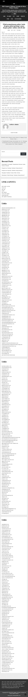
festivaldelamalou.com (7, 537)
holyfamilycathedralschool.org (9, 346)
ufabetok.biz (5, 425)
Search (3, 151)
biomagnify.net (5, 513)
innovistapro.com (6, 257)
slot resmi (6, 681)
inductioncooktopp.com (7, 334)
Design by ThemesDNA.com (14, 695)
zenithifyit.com (5, 231)
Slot (14, 16)
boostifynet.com (5, 245)
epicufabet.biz (5, 422)
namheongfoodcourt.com (7, 637)
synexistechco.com (6, 225)
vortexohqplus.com (6, 260)
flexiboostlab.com (6, 258)
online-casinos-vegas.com (8, 656)
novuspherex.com (6, 239)
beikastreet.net (5, 526)
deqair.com (4, 474)
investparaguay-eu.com (7, 464)
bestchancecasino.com (7, 329)
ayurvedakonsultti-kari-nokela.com (10, 443)
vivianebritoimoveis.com (7, 560)
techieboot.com (5, 375)
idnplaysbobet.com (6, 318)
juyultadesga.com (6, 458)
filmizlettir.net (5, 527)
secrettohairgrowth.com (7, 609)
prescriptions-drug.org (7, 555)
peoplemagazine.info (7, 367)
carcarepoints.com (6, 470)
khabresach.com (5, 665)
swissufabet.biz (5, 403)
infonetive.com (5, 619)
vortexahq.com (5, 230)
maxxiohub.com (5, 233)
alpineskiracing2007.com (7, 647)
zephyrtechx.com (6, 248)
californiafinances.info (7, 624)
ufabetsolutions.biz (6, 412)
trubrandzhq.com (6, 243)
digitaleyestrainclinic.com (8, 653)
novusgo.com (5, 286)
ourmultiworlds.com (6, 529)
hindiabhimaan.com (6, 664)
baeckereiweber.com (6, 366)
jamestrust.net (5, 581)
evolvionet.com (5, 217)
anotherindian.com (6, 501)
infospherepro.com (6, 277)
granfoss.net (5, 644)
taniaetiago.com (5, 504)
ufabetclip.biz (5, 397)
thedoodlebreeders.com (7, 471)
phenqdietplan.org (6, 483)
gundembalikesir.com (7, 376)
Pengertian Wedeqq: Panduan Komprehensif (12, 168)
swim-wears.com (5, 542)
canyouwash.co (5, 370)
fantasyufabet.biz (6, 400)
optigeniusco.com (6, 237)
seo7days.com (5, 604)
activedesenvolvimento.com (8, 315)
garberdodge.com (6, 540)
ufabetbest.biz (5, 416)
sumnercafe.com (5, 485)
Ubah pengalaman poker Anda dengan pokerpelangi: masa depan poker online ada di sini (14, 26)
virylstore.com (5, 551)
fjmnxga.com (4, 615)
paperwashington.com (7, 326)
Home (14, 3)
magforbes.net (5, 561)
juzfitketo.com (5, 505)
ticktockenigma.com (6, 294)
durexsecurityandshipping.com (9, 453)
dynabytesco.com (6, 270)
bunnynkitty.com (5, 612)
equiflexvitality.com (6, 312)
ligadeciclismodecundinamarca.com (10, 343)
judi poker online (6, 186)
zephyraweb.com (5, 234)
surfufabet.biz (5, 415)
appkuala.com (5, 603)
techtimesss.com (6, 549)
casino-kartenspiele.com (7, 575)
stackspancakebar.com (7, 635)
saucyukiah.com (5, 524)
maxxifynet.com (5, 221)
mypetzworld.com (6, 461)
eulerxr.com (4, 295)
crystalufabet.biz (6, 424)
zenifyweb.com (5, 301)
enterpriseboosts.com (7, 573)
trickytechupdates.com (7, 662)
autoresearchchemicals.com (8, 668)
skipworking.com (6, 583)
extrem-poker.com (6, 467)
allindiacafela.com (6, 646)
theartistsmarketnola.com (8, 633)
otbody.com (4, 579)
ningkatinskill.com (6, 477)
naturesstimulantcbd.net (7, 510)
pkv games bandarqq (6, 196)
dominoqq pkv (5, 195)
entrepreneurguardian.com (8, 323)
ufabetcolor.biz (5, 407)
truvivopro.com (5, 227)
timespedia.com (5, 588)
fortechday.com (5, 353)
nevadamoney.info (6, 627)
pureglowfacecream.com (7, 597)
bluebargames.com (6, 536)
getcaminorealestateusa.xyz (8, 355)
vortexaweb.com (5, 236)
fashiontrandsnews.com (7, 433)
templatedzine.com (6, 480)
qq (23, 683)
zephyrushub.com (6, 212)
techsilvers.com (5, 476)
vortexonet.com (5, 219)
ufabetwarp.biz (5, 396)
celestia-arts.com (6, 533)
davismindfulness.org (7, 350)
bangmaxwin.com (5, 618)
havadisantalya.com (6, 372)
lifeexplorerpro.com (6, 285)
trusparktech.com (6, 242)
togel (12, 19)
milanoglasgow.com (6, 638)
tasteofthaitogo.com (6, 610)
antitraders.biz (5, 445)
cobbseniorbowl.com (6, 451)
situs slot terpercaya (12, 684)
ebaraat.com (4, 382)
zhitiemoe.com (5, 498)
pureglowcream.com (6, 606)
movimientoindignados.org (8, 488)
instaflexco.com (5, 255)
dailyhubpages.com (6, 316)
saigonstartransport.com (7, 616)
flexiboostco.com (6, 209)
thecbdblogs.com (6, 667)
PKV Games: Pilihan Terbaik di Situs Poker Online (14, 7)
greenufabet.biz (5, 406)
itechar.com (4, 378)
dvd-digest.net (5, 631)
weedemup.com (5, 328)
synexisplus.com (5, 218)
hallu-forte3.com (6, 640)
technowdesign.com (6, 452)
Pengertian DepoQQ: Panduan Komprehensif (12, 170)
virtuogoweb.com (6, 388)
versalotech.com (5, 264)
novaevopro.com (5, 240)
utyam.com (4, 494)
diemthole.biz (5, 591)
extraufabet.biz (5, 409)
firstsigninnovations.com (7, 539)
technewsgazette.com (7, 595)
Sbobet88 (23, 16)
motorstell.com (5, 552)
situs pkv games (5, 193)
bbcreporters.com (6, 434)
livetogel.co (4, 303)
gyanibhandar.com (6, 394)
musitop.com (5, 492)
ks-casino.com (5, 468)
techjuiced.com (5, 384)
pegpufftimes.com (6, 531)
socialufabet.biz (5, 413)
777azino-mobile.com (7, 449)
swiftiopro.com (5, 261)
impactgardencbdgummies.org (9, 508)
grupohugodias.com (6, 473)
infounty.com (5, 462)
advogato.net (5, 569)
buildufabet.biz (5, 430)
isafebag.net (5, 570)
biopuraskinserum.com (7, 622)
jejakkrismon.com (6, 589)
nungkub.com (5, 499)
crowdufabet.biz (5, 428)
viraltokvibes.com (6, 558)
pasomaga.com (5, 507)
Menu (4, 1)
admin (9, 30)
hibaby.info (4, 325)
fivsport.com (5, 479)
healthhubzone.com (6, 381)
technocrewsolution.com (7, 557)
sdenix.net (4, 564)
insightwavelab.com (6, 283)
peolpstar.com (5, 545)
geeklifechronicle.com (7, 276)
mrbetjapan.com (5, 600)
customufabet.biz (6, 419)
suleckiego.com (5, 671)
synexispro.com (5, 340)
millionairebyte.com (6, 352)
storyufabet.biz (5, 421)
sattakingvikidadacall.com (8, 319)
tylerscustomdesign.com (7, 546)
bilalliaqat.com (5, 331)
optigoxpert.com (6, 249)
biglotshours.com (6, 390)
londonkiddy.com (6, 347)
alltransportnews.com (7, 431)
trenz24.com (5, 582)
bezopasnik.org (5, 613)
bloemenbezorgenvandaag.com (9, 607)
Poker (8, 19)
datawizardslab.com (6, 273)
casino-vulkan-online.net (7, 649)
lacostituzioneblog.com (7, 495)
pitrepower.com (5, 650)
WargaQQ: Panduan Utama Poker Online (11, 173)
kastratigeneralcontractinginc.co (9, 439)
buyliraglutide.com (6, 391)
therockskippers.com (7, 643)
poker (3, 191)
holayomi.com (5, 341)
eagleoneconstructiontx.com (8, 310)
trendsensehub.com (6, 292)
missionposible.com (6, 655)
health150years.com (6, 554)
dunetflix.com (5, 486)
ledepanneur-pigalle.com (7, 629)
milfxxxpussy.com (6, 489)
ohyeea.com (4, 497)
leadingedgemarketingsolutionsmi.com (11, 437)
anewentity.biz (5, 601)
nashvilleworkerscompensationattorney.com (12, 344)
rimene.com (4, 628)
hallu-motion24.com (6, 641)
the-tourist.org (5, 567)
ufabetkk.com (5, 592)
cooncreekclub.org (6, 530)
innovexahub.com (5, 223)
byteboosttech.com (6, 385)
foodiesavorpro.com (6, 279)
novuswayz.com (5, 251)
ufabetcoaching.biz (6, 349)
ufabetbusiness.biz (6, 404)
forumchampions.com (6, 534)
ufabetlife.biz (5, 410)
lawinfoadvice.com (6, 482)
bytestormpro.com (6, 288)
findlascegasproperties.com (8, 306)
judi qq (3, 189)
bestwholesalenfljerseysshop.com (9, 440)
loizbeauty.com (5, 585)
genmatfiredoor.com (6, 304)
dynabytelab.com (5, 215)
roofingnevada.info (6, 337)
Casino (17, 16)
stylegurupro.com (6, 271)
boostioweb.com (5, 211)
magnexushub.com (6, 387)
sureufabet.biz (5, 418)
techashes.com (5, 369)
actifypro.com (5, 252)
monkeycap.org (5, 563)
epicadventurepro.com (7, 282)
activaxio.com (5, 269)
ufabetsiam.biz (5, 401)
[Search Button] (26, 1)
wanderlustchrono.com (7, 289)
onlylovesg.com (5, 313)
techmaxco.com (5, 266)
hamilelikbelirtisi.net (7, 263)
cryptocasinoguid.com (7, 436)
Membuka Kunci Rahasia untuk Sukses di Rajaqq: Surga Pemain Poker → (14, 138)
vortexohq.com (5, 280)
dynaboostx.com (5, 254)
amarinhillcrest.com (6, 566)
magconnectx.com (6, 338)
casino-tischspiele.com (7, 577)
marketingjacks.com (6, 659)
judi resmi (12, 681)
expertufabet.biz (6, 399)
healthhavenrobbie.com (7, 307)
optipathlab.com (5, 214)
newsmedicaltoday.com (7, 335)
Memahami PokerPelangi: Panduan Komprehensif (13, 175)
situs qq (4, 188)
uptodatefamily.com (6, 491)
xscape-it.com (5, 448)
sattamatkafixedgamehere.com (9, 322)
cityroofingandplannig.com (8, 455)
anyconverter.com (6, 586)
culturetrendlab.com (6, 291)
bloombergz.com (5, 572)
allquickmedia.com (6, 594)
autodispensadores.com (7, 332)
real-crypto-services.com (8, 459)
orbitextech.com (5, 298)
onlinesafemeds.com (6, 393)
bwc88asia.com (5, 465)
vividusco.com (5, 228)
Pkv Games (9, 16)
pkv (2, 681)
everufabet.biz (5, 427)
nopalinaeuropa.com (6, 511)
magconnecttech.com (7, 300)
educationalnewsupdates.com (8, 208)
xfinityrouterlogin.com (7, 658)
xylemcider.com (5, 503)
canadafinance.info (6, 625)
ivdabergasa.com (5, 456)
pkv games (16, 132)
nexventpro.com (5, 246)
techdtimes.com (5, 373)
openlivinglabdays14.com (7, 442)
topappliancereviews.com (8, 661)
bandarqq (18, 681)
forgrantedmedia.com (7, 543)
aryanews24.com (5, 446)
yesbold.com (4, 379)
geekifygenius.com (6, 297)
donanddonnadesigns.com (8, 309)
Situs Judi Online (18, 19)
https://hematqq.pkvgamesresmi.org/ (10, 687)
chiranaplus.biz (5, 634)
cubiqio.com (4, 274)
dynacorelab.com (5, 224)
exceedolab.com (5, 267)
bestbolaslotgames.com (7, 321)
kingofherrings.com (6, 598)
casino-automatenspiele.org (8, 576)
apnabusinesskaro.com (7, 670)
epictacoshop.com (6, 621)
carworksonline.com (6, 548)
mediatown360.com (6, 652)
